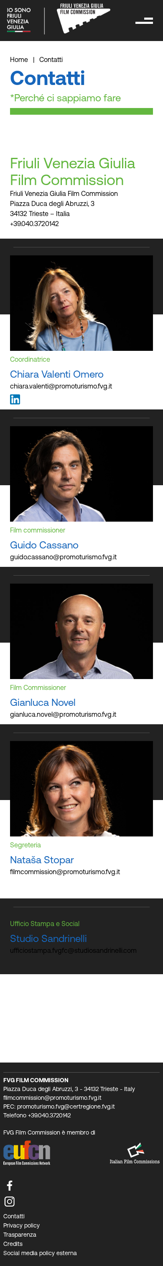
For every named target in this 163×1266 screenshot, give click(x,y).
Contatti (14, 1216)
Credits (13, 1243)
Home (20, 59)
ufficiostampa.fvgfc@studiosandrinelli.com (73, 950)
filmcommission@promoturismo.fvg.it (65, 871)
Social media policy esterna (40, 1253)
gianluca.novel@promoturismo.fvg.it (63, 714)
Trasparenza (19, 1234)
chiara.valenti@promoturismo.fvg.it (61, 386)
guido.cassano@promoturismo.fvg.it (63, 557)
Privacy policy (21, 1225)
